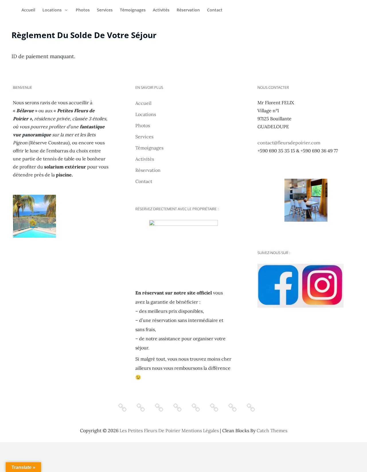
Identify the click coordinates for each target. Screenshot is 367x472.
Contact (214, 10)
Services (105, 10)
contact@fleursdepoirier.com (288, 142)
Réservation (188, 10)
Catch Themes (272, 430)
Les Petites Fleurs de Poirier (150, 430)
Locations (52, 10)
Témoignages (133, 10)
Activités (161, 10)
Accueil (28, 10)
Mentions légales (200, 430)
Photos (83, 10)
